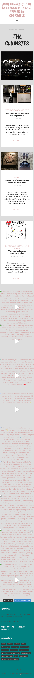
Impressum (15, 675)
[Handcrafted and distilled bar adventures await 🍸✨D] (17, 444)
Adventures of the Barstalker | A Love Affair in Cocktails (17, 9)
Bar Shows (23, 245)
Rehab (9, 72)
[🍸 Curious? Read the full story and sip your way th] (17, 341)
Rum (18, 653)
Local (7, 653)
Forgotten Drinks (24, 650)
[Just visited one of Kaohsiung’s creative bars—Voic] (17, 409)
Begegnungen (5, 647)
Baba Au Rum (17, 69)
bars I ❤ (23, 643)
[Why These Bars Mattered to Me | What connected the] (17, 478)
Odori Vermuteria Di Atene (19, 176)
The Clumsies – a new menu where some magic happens (17, 114)
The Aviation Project (7, 656)
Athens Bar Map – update (17, 63)
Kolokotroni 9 (10, 70)
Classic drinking (25, 647)
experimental (14, 650)
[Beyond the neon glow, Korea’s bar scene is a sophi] (17, 375)
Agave (3, 643)
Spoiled (14, 72)
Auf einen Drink (15, 109)
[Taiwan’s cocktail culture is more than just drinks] (17, 307)
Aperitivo (10, 643)
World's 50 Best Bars (13, 659)
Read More (16, 140)
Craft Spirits (5, 650)
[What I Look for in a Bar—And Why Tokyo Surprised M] (17, 512)
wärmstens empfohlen (17, 110)
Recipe (13, 653)
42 (4, 69)
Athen (8, 69)
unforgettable (23, 656)
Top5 (16, 656)
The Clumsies (22, 72)
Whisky (4, 659)
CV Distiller (26, 69)
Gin (3, 653)
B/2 (12, 69)
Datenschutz (23, 675)
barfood (17, 643)
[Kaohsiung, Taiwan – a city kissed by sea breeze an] (17, 580)
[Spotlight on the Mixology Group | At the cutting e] (17, 546)
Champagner (15, 647)
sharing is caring (26, 653)
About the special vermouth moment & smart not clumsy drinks (17, 181)
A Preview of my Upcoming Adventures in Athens (17, 252)
